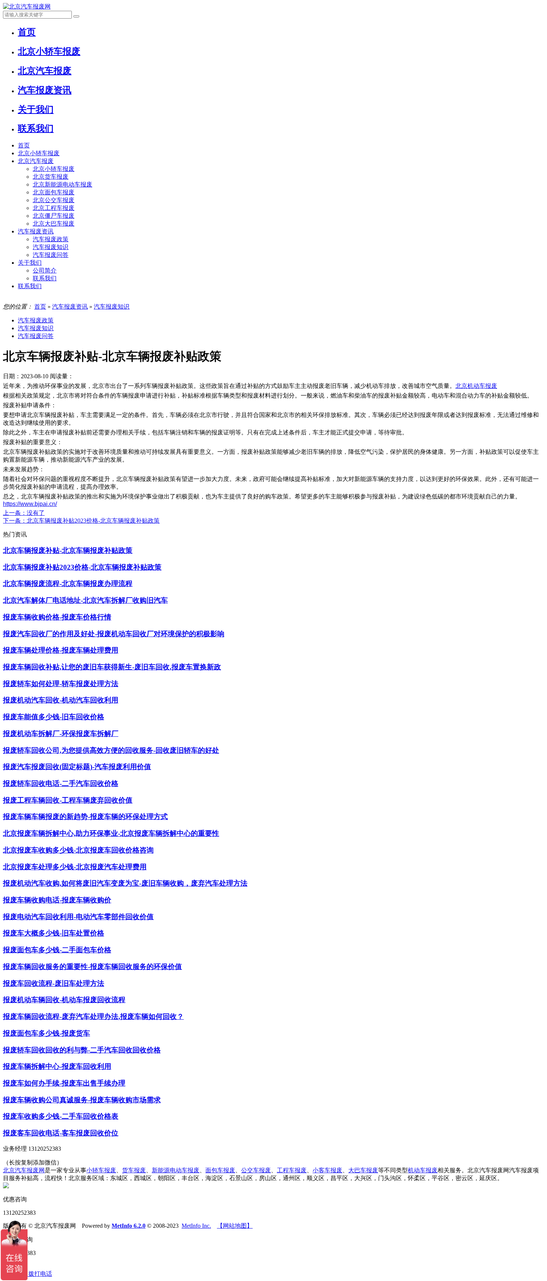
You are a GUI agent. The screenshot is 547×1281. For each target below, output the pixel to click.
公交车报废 (256, 1170)
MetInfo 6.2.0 (128, 1226)
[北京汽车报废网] (27, 6)
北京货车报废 (50, 176)
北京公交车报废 (53, 200)
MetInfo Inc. (196, 1226)
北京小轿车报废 (39, 153)
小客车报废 (327, 1170)
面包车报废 (220, 1170)
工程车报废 (292, 1170)
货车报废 (134, 1170)
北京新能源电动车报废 (62, 184)
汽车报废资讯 (36, 231)
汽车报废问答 (50, 255)
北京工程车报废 (53, 208)
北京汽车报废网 (24, 1170)
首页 (24, 145)
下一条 (81, 520)
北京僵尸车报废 (53, 216)
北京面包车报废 (53, 192)
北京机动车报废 (476, 386)
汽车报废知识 (50, 247)
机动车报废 (423, 1170)
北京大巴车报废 (53, 223)
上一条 (24, 513)
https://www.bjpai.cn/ (30, 504)
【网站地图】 (235, 1226)
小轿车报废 (101, 1170)
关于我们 (30, 262)
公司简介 (45, 270)
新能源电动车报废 (175, 1170)
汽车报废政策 (50, 239)
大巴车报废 (363, 1170)
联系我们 (45, 278)
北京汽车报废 (36, 161)
